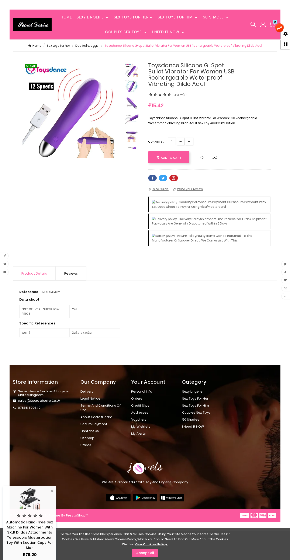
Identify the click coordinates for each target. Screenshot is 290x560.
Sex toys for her (195, 398)
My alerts (138, 433)
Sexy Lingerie (192, 391)
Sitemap (87, 438)
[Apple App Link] (118, 497)
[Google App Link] (145, 497)
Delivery (86, 391)
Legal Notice (90, 398)
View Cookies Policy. (151, 544)
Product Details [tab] (34, 273)
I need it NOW (193, 426)
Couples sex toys (196, 412)
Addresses (139, 412)
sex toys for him (195, 405)
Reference (29, 291)
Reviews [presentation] (71, 273)
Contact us (89, 431)
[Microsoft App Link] (171, 497)
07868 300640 (29, 407)
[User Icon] (263, 24)
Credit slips (140, 405)
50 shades (190, 419)
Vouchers (138, 419)
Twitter (163, 178)
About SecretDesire (96, 417)
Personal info (141, 391)
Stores (85, 445)
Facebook (152, 178)
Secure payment (93, 424)
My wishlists (140, 426)
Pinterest (173, 178)
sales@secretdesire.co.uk (39, 400)
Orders (136, 398)
